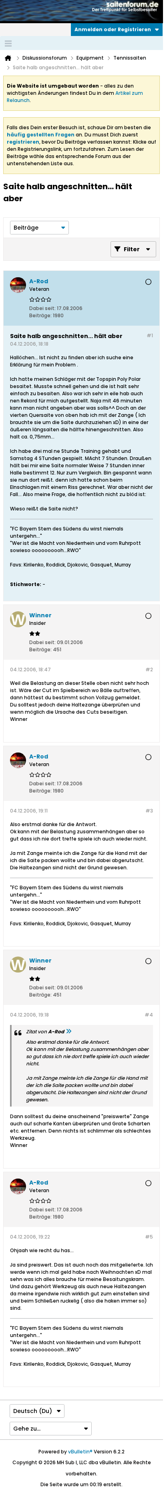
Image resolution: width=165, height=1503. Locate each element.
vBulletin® (80, 1451)
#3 (149, 810)
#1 (150, 335)
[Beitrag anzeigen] (68, 1031)
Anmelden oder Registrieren (112, 29)
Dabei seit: (42, 308)
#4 (149, 1014)
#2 (149, 669)
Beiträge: (40, 315)
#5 (149, 1236)
